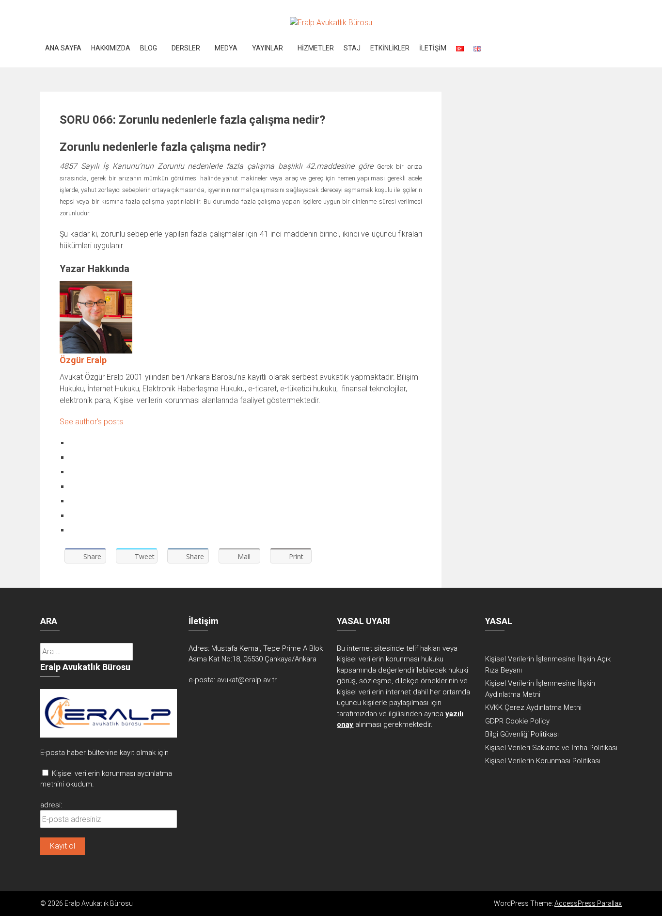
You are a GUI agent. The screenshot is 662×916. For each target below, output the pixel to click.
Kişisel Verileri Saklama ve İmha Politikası (551, 747)
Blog (148, 48)
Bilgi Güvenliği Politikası (522, 734)
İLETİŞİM (432, 48)
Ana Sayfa (63, 48)
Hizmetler (316, 48)
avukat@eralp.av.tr (247, 679)
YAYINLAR (267, 48)
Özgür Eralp (83, 360)
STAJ (352, 48)
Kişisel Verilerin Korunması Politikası (542, 760)
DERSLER (186, 48)
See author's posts (91, 421)
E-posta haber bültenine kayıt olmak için (104, 752)
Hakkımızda (110, 48)
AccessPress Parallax (588, 903)
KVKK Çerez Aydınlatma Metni (533, 707)
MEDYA (226, 48)
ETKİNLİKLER (390, 48)
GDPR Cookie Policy (517, 721)
